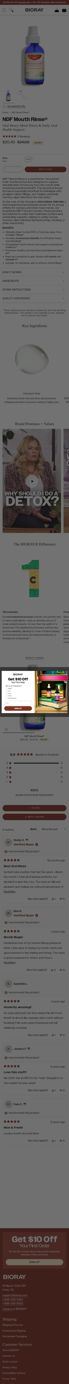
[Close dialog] (66, 673)
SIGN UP (18, 708)
